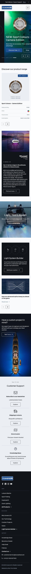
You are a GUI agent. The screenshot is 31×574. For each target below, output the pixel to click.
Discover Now (8, 50)
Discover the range (14, 223)
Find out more (10, 191)
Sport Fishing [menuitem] (6, 496)
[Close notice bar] (28, 2)
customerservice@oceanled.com (14, 555)
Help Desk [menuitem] (5, 544)
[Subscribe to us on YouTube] (11, 484)
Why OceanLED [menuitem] (7, 515)
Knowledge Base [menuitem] (7, 537)
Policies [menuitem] (4, 548)
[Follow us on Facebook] (3, 484)
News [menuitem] (3, 525)
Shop (24, 2)
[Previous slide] (23, 56)
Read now (5, 302)
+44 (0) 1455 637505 (9, 558)
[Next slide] (27, 56)
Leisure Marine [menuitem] (6, 493)
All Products (6, 507)
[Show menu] (27, 7)
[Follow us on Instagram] (8, 484)
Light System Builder (8, 529)
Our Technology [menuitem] (6, 519)
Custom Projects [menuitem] (7, 522)
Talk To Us (7, 334)
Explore (15, 404)
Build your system (12, 270)
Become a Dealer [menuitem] (7, 541)
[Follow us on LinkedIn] (5, 484)
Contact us (5, 551)
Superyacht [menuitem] (5, 500)
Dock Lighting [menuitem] (6, 503)
